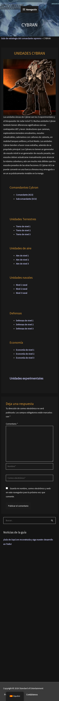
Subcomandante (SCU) (26, 199)
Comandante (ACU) (24, 194)
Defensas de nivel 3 (25, 328)
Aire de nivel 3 (22, 263)
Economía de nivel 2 (25, 353)
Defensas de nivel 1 (25, 320)
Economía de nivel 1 (25, 350)
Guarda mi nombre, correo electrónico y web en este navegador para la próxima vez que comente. (28, 492)
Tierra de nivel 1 (23, 226)
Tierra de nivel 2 (23, 230)
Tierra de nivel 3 (23, 234)
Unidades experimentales (26, 378)
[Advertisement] (29, 582)
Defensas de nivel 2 (25, 324)
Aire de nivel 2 (22, 259)
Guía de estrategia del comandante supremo (21, 38)
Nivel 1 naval (21, 285)
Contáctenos (32, 694)
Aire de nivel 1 (22, 255)
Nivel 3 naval (21, 293)
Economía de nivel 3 (25, 357)
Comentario (12, 424)
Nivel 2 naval (21, 289)
